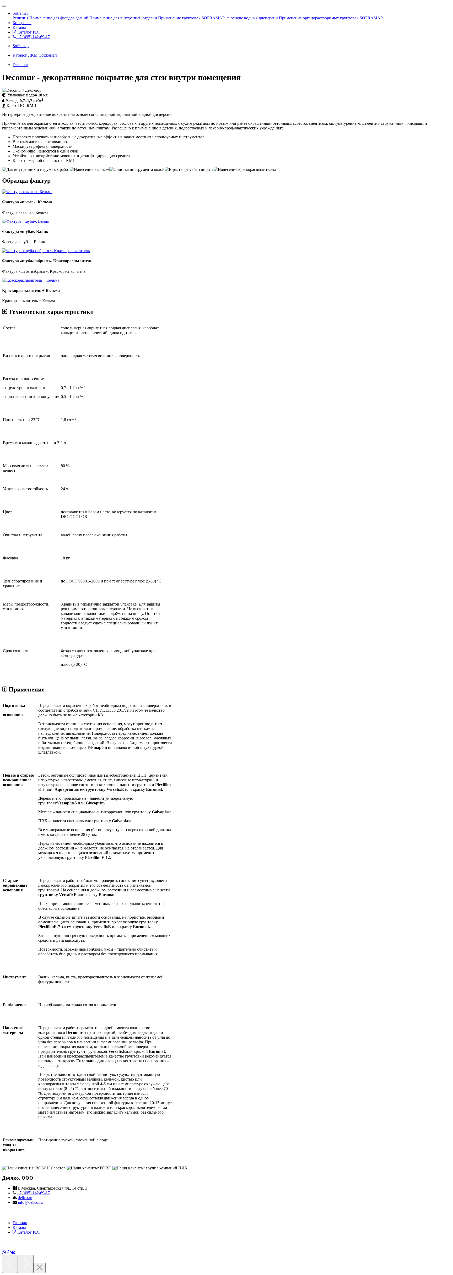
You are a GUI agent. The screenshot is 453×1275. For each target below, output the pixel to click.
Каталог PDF (28, 32)
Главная (20, 1222)
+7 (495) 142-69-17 (33, 37)
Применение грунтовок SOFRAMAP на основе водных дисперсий (218, 18)
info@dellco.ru (30, 1202)
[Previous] (10, 1264)
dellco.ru (25, 1197)
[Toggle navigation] (4, 6)
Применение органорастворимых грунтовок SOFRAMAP (331, 18)
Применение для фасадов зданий (58, 18)
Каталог (20, 27)
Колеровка (22, 22)
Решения (20, 18)
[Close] (40, 1268)
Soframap (21, 13)
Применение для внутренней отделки (123, 18)
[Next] (26, 1264)
